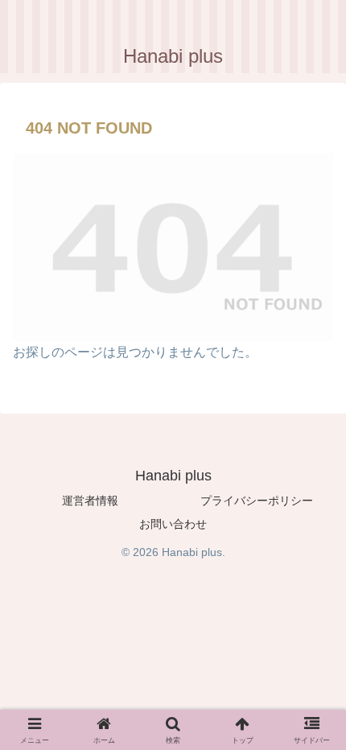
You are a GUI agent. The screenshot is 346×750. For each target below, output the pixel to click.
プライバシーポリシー (256, 500)
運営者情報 (90, 500)
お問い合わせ (173, 523)
